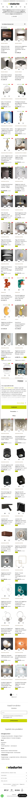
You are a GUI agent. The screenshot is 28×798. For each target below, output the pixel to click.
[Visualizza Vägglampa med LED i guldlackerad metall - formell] (4, 567)
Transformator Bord (5, 745)
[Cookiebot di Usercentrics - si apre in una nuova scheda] (17, 381)
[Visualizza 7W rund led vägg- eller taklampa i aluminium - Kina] (4, 486)
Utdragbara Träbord (18, 736)
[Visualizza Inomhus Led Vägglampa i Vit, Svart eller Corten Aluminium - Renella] (4, 540)
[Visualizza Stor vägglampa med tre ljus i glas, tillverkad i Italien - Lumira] (18, 123)
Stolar (2, 748)
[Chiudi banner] (26, 381)
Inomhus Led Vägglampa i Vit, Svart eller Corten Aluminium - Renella (7, 547)
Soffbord (3, 744)
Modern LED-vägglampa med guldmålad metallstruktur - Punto (20, 603)
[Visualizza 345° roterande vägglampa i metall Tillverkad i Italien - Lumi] (4, 207)
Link (11, 717)
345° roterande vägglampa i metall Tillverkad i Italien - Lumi (6, 214)
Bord (2, 740)
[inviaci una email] (3, 7)
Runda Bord (3, 742)
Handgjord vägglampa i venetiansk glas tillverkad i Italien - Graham (7, 438)
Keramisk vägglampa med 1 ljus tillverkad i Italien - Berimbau (20, 297)
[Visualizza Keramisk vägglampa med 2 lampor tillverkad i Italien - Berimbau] (4, 289)
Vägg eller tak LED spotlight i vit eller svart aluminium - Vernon (20, 493)
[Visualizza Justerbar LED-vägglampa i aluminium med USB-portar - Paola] (18, 513)
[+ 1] (16, 695)
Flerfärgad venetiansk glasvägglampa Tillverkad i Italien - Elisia (21, 103)
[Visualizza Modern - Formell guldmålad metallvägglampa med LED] (18, 567)
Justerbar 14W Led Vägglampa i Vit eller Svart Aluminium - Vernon (21, 466)
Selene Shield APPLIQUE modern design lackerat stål (19, 76)
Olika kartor (13, 785)
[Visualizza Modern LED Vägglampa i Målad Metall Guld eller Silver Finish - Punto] (4, 622)
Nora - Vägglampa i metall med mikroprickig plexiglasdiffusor (21, 268)
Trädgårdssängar (4, 757)
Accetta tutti (14, 407)
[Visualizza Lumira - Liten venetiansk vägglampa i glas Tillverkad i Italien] (18, 150)
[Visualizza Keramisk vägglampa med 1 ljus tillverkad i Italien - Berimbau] (18, 289)
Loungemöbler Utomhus (14, 757)
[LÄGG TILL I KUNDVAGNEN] (4, 96)
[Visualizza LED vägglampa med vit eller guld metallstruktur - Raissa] (18, 649)
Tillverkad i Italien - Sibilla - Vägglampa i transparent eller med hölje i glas (7, 130)
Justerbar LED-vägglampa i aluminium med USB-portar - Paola (20, 520)
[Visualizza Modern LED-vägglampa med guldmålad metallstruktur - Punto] (18, 595)
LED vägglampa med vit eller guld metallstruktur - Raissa (20, 657)
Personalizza (13, 411)
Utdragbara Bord (5, 733)
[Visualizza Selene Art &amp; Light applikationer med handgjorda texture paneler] (4, 40)
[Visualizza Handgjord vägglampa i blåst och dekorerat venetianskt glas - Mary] (4, 676)
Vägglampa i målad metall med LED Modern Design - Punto (20, 630)
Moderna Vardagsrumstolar (7, 752)
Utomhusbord (14, 745)
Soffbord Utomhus (5, 759)
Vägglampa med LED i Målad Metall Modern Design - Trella (6, 603)
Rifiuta (14, 415)
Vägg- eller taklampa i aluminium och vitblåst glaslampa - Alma (6, 241)
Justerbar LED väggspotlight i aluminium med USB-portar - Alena (7, 520)
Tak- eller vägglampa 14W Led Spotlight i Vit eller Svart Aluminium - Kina (7, 466)
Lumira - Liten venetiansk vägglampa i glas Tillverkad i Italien (21, 157)
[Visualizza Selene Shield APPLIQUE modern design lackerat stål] (18, 69)
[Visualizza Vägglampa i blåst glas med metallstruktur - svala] (4, 649)
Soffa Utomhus (23, 757)
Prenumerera (14, 720)
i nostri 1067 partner (9, 387)
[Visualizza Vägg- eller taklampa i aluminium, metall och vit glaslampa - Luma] (18, 234)
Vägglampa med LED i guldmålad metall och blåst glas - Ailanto (20, 352)
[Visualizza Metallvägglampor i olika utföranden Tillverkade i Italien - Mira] (18, 207)
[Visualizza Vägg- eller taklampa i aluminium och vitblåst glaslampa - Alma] (4, 234)
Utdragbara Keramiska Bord (7, 736)
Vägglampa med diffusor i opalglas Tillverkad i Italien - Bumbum (7, 324)
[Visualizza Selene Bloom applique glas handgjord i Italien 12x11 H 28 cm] (4, 69)
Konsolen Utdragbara (16, 738)
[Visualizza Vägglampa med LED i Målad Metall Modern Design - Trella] (4, 595)
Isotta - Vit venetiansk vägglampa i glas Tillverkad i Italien (6, 103)
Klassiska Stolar (4, 750)
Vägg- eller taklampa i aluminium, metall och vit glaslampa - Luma (21, 241)
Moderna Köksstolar (13, 750)
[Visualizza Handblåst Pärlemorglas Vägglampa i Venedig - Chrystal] (18, 676)
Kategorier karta (15, 784)
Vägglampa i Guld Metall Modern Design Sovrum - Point (21, 547)
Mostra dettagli (20, 402)
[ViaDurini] (13, 4)
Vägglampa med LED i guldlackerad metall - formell (6, 574)
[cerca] (1, 4)
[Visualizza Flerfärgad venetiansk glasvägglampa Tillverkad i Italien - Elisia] (18, 96)
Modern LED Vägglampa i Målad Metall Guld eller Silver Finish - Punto (7, 630)
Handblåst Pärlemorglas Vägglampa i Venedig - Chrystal (20, 684)
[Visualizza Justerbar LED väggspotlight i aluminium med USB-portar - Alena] (4, 513)
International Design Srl (8, 772)
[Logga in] (16, 7)
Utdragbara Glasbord (6, 738)
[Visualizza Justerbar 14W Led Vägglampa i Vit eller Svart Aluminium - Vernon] (18, 459)
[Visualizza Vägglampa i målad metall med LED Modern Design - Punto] (18, 622)
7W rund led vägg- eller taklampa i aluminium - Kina (6, 493)
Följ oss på (4, 781)
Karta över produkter (7, 784)
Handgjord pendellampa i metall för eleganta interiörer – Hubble (7, 186)
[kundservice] (7, 7)
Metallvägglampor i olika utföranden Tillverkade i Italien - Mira (20, 214)
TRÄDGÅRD (4, 755)
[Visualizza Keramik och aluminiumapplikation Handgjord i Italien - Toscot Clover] (18, 316)
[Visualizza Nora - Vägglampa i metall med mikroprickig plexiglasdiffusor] (18, 261)
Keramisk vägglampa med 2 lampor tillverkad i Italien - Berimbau (6, 297)
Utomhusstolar (17, 752)
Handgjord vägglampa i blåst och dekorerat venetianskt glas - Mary (6, 684)
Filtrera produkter (7, 24)
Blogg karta (22, 784)
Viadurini (3, 775)
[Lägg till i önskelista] (9, 40)
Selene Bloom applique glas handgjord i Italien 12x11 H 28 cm (6, 76)
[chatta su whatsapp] (2, 795)
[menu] (26, 4)
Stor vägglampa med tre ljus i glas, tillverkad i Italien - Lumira (20, 130)
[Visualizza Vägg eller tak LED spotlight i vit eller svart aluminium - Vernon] (18, 486)
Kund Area (4, 778)
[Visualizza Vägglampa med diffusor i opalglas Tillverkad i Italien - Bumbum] (4, 316)
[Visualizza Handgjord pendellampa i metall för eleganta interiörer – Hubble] (4, 178)
